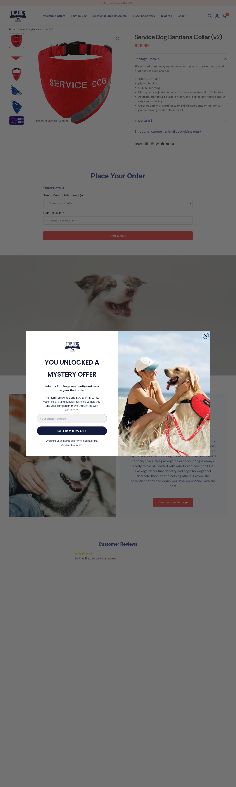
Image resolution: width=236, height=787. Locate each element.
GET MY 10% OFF (72, 430)
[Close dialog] (206, 336)
